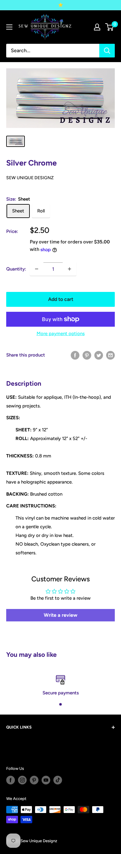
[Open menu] (9, 27)
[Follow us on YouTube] (46, 780)
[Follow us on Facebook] (10, 780)
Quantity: (16, 269)
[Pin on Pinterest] (87, 354)
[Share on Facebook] (75, 354)
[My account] (97, 27)
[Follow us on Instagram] (22, 780)
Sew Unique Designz (30, 177)
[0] (110, 27)
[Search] (107, 50)
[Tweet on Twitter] (98, 354)
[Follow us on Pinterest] (34, 780)
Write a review (60, 615)
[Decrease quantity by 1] (36, 268)
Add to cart (60, 299)
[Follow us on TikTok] (57, 780)
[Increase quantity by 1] (69, 268)
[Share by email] (110, 354)
